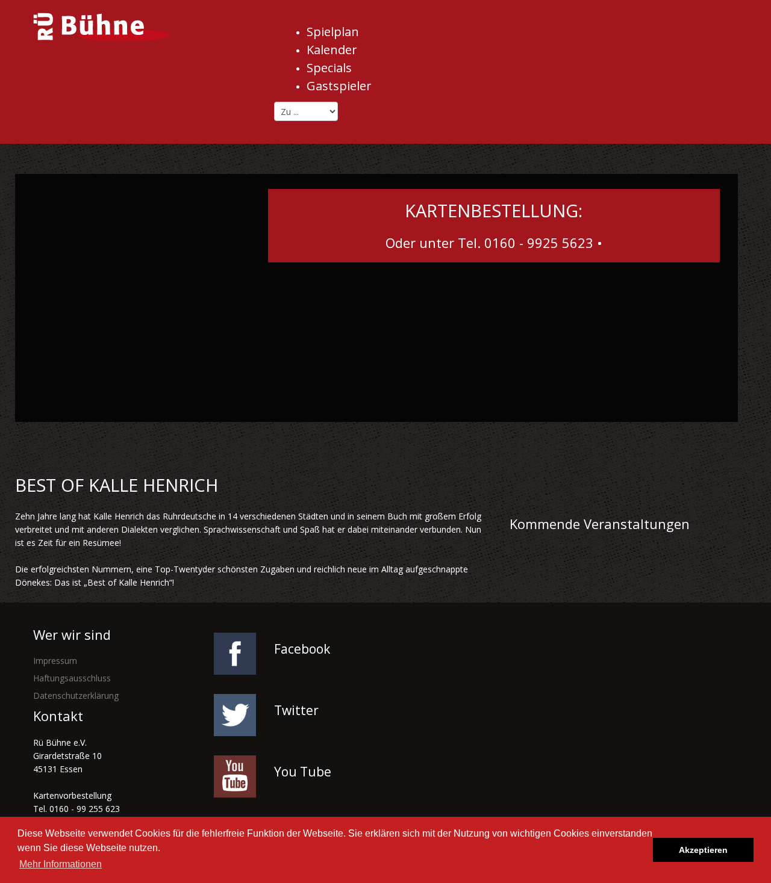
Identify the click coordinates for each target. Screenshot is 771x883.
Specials (329, 68)
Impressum (55, 660)
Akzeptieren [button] (703, 850)
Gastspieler (339, 86)
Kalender (332, 50)
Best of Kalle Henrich (116, 485)
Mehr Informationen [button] (60, 864)
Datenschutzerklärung (76, 695)
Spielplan (333, 31)
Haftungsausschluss (72, 678)
